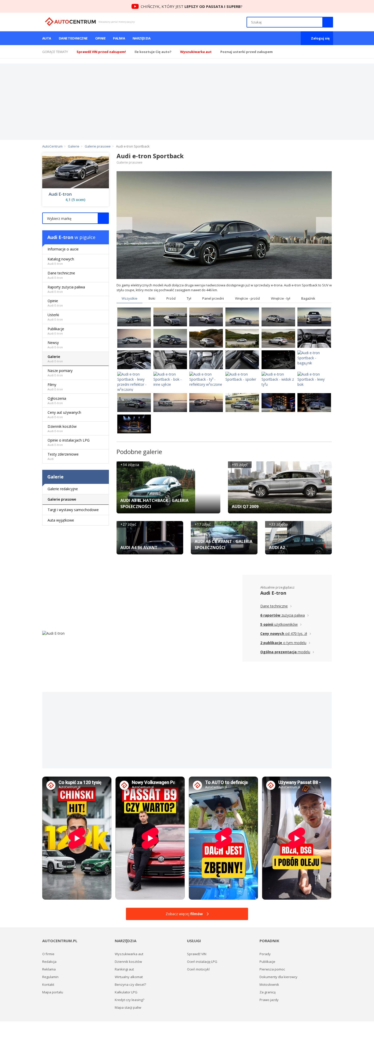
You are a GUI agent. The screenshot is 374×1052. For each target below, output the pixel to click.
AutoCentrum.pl (70, 21)
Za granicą (268, 992)
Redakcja (49, 961)
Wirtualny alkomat (129, 977)
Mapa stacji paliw (128, 1007)
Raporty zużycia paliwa (66, 289)
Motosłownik (269, 984)
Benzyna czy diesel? (130, 984)
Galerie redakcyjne (63, 488)
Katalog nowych (61, 261)
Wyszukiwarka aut (129, 954)
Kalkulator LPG (126, 992)
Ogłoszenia (57, 400)
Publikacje (56, 330)
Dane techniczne (73, 38)
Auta (46, 38)
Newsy (55, 344)
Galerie (55, 358)
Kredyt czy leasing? (129, 999)
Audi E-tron (60, 194)
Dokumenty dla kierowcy (278, 977)
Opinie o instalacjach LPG (69, 442)
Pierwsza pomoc (272, 969)
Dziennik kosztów (62, 428)
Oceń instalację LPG (202, 961)
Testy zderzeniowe (63, 456)
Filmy (55, 386)
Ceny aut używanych (64, 414)
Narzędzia (141, 38)
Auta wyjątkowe (61, 520)
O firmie (48, 954)
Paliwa (119, 38)
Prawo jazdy (269, 999)
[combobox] (75, 218)
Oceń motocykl (198, 969)
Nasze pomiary (60, 372)
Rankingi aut (124, 969)
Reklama (49, 969)
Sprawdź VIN (196, 954)
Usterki (55, 316)
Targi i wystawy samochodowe (73, 509)
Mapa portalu (52, 992)
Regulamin (50, 977)
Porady (265, 954)
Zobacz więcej (184, 913)
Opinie (100, 38)
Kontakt (48, 984)
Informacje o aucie (63, 249)
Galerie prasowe (62, 499)
